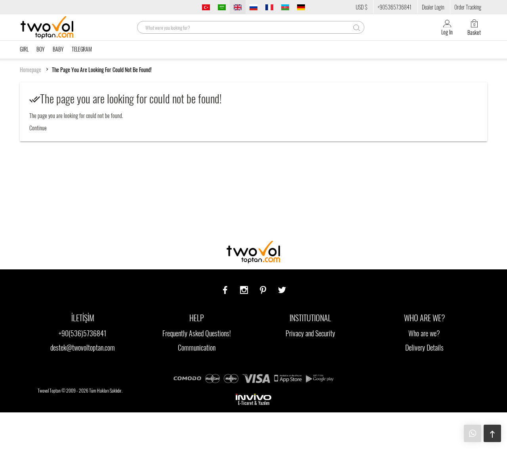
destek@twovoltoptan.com (82, 347)
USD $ (361, 7)
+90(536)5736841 (83, 333)
